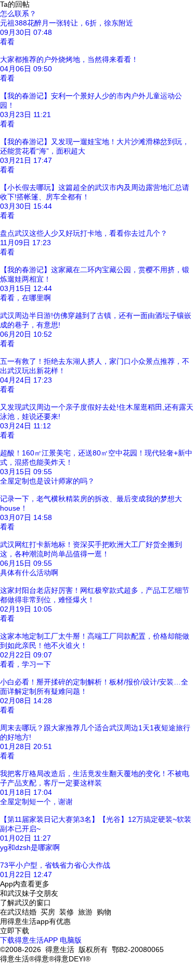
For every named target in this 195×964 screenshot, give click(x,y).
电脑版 (71, 940)
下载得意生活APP (29, 940)
